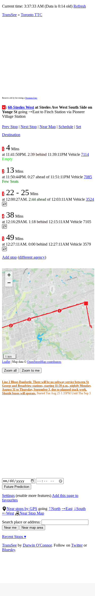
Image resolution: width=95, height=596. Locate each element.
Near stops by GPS (22, 508)
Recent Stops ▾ (14, 536)
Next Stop (29, 127)
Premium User (31, 98)
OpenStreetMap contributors (44, 362)
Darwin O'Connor (37, 545)
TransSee (9, 15)
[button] (86, 303)
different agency (32, 257)
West (8, 513)
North (54, 508)
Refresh (79, 6)
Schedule (66, 127)
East (67, 508)
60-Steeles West (21, 107)
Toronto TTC (31, 15)
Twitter (77, 545)
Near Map (48, 127)
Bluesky (8, 550)
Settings (8, 495)
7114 (85, 154)
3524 (90, 199)
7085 (88, 177)
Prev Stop (10, 127)
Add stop (9, 257)
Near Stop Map (32, 513)
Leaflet (6, 362)
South (79, 508)
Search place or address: (22, 522)
